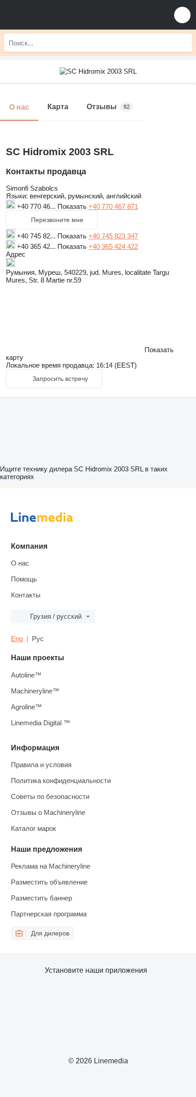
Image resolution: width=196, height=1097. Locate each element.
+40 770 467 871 (113, 206)
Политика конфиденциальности (61, 780)
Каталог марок (33, 828)
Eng (17, 638)
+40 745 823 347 (113, 236)
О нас (20, 563)
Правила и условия (41, 764)
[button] (182, 15)
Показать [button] (72, 206)
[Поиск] (183, 43)
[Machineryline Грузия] (63, 15)
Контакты (26, 595)
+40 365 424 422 (113, 246)
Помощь (24, 579)
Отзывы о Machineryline (48, 812)
